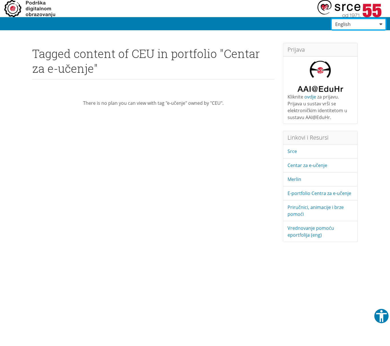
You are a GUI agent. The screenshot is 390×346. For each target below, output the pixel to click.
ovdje (310, 97)
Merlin (294, 179)
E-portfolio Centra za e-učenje (319, 193)
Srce (292, 151)
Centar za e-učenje (307, 165)
